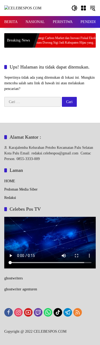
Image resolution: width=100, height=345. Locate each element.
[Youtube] (28, 312)
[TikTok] (58, 312)
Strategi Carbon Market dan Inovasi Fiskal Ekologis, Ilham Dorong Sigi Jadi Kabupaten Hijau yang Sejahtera (63, 40)
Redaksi (10, 198)
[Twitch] (38, 312)
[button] (74, 8)
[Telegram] (67, 312)
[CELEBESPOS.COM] (22, 8)
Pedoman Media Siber (21, 189)
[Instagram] (18, 312)
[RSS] (77, 312)
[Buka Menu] (83, 8)
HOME (9, 181)
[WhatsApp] (48, 312)
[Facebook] (8, 312)
